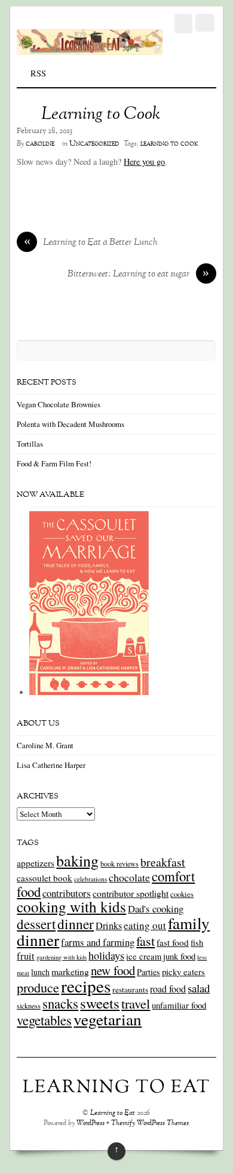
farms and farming (97, 942)
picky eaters (183, 972)
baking (77, 860)
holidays (106, 955)
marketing (70, 971)
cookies (182, 894)
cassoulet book (44, 878)
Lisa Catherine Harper (51, 765)
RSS (38, 73)
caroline (40, 144)
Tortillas (30, 443)
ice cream (143, 956)
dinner (75, 923)
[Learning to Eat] (89, 48)
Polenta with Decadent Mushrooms (70, 424)
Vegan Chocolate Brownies (58, 404)
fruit (26, 956)
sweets (99, 1003)
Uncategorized (94, 144)
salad (199, 988)
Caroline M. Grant (45, 745)
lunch (40, 972)
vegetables (44, 1020)
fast (145, 940)
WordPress (90, 1123)
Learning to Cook (100, 114)
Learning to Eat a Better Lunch (91, 243)
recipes (86, 985)
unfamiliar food (179, 1005)
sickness (29, 1005)
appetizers (35, 863)
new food (113, 970)
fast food (173, 942)
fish (197, 942)
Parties (148, 972)
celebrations (90, 878)
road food (168, 988)
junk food (179, 956)
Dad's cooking (155, 908)
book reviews (119, 863)
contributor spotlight (130, 893)
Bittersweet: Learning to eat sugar (139, 274)
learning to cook (169, 144)
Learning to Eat (112, 1113)
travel (135, 1003)
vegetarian (107, 1019)
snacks (60, 1003)
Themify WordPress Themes (150, 1123)
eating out (145, 925)
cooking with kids (71, 906)
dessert (36, 924)
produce (38, 987)
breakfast (162, 862)
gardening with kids (61, 957)
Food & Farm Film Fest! (54, 463)
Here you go (144, 161)
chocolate (129, 877)
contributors (66, 893)
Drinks (109, 925)
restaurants (130, 989)
